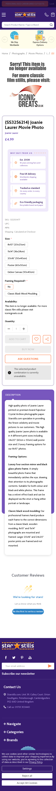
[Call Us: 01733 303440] (47, 15)
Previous (5, 39)
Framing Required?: (16, 280)
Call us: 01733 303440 (18, 707)
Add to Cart (17, 339)
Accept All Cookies (27, 783)
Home (5, 53)
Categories (15, 732)
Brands (12, 740)
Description (12, 394)
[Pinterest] (22, 657)
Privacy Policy (35, 762)
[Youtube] (30, 657)
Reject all (27, 775)
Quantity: (10, 321)
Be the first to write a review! (28, 611)
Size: (8, 238)
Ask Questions (28, 359)
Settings (27, 768)
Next (51, 39)
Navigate (14, 724)
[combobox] (28, 25)
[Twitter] (14, 657)
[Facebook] (6, 657)
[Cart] (53, 15)
